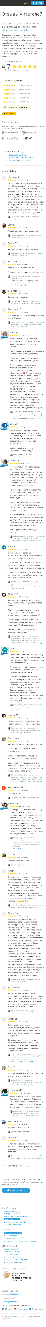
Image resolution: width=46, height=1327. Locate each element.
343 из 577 (14, 1166)
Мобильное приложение (15, 1222)
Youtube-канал (22, 1309)
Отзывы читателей (12, 1233)
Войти (26, 3)
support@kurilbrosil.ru (12, 1294)
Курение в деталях (12, 1251)
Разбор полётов (10, 1236)
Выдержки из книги (12, 1213)
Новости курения (11, 1249)
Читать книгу (17, 1190)
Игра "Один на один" (15, 1262)
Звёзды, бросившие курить (15, 1259)
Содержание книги (12, 1211)
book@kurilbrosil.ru (11, 1302)
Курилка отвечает (13, 1225)
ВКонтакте (8, 1309)
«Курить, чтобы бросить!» (15, 30)
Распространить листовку (19, 160)
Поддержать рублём (17, 155)
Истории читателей (12, 1238)
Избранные (9, 114)
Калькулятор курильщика (14, 1257)
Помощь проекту (11, 1219)
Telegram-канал (37, 1309)
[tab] (23, 85)
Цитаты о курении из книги (15, 1216)
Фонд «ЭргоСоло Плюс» (21, 1316)
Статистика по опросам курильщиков (20, 1241)
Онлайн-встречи (11, 1254)
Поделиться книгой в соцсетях (21, 157)
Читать (38, 3)
